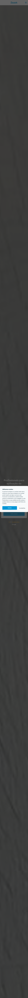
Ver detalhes (22, 508)
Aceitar (10, 507)
